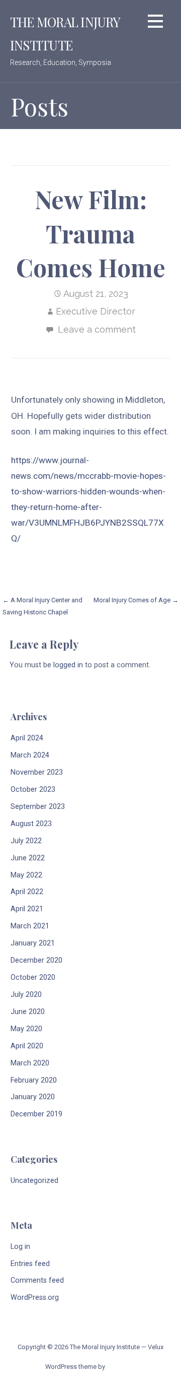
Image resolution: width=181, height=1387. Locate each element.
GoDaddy (121, 1366)
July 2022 (26, 841)
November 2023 (37, 772)
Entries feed (30, 1263)
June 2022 (28, 858)
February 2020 (34, 1080)
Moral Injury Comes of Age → (136, 600)
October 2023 (33, 789)
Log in (20, 1246)
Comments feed (37, 1280)
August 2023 (31, 823)
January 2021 (33, 943)
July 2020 (26, 994)
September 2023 (38, 806)
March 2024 (30, 755)
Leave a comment (97, 329)
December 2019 (36, 1114)
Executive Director (95, 311)
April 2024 (27, 738)
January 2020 (33, 1097)
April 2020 (27, 1046)
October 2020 (33, 977)
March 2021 (30, 926)
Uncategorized (34, 1180)
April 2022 (27, 892)
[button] (155, 23)
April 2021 (27, 909)
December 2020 (36, 960)
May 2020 (26, 1029)
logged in (68, 665)
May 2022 (26, 875)
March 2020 (30, 1063)
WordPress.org (35, 1297)
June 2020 (28, 1011)
